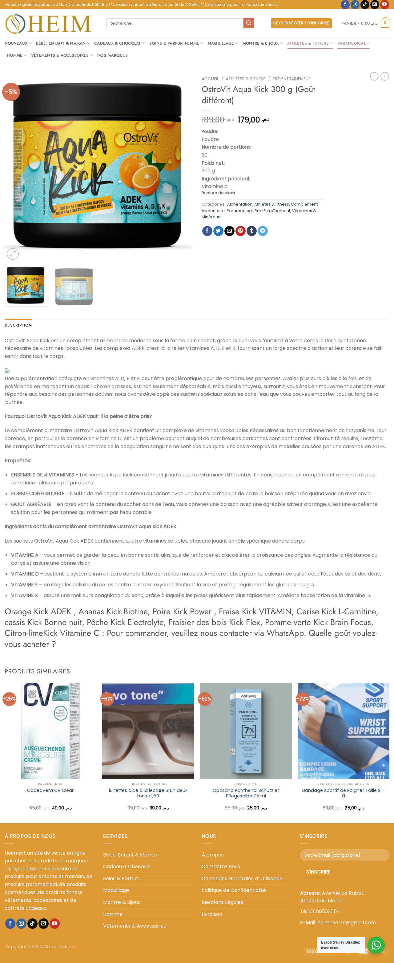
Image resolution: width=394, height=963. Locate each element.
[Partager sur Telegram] (263, 231)
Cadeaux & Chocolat (117, 43)
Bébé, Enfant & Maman (61, 43)
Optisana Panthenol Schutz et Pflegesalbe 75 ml (246, 793)
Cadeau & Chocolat (127, 866)
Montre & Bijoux (261, 43)
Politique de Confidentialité (234, 890)
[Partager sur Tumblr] (252, 231)
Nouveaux (16, 43)
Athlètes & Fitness (308, 43)
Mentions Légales (222, 902)
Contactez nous (221, 866)
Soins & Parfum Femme (174, 43)
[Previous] (16, 167)
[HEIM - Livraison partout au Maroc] (51, 23)
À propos (213, 854)
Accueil (210, 79)
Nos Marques (112, 55)
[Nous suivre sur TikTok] (364, 4)
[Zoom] (13, 254)
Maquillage (221, 43)
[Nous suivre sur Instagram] (355, 4)
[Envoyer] (248, 23)
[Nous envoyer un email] (374, 4)
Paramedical (351, 43)
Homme (14, 55)
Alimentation (239, 204)
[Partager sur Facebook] (207, 231)
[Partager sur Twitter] (218, 231)
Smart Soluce (59, 947)
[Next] (181, 167)
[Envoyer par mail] (229, 231)
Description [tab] (18, 325)
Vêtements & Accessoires (60, 55)
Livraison (212, 914)
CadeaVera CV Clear (50, 790)
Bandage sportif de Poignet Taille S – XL (343, 793)
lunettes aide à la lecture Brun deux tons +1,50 (148, 793)
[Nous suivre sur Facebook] (345, 4)
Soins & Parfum (121, 878)
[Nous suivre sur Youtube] (384, 4)
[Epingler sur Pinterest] (240, 231)
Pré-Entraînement (291, 79)
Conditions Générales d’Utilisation (242, 878)
